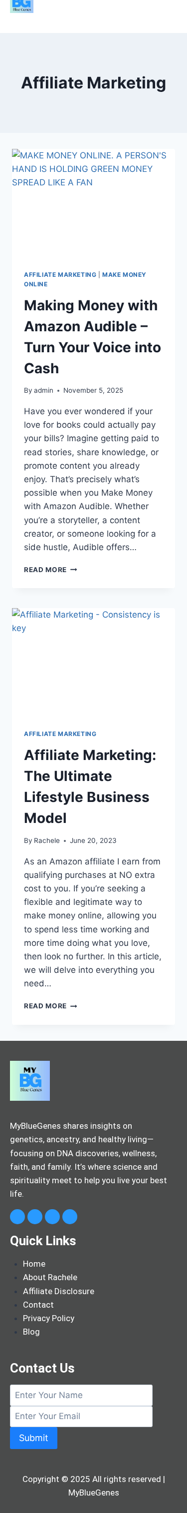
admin (43, 390)
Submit (33, 1438)
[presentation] (93, 203)
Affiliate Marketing (60, 274)
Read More (50, 570)
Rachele (47, 840)
